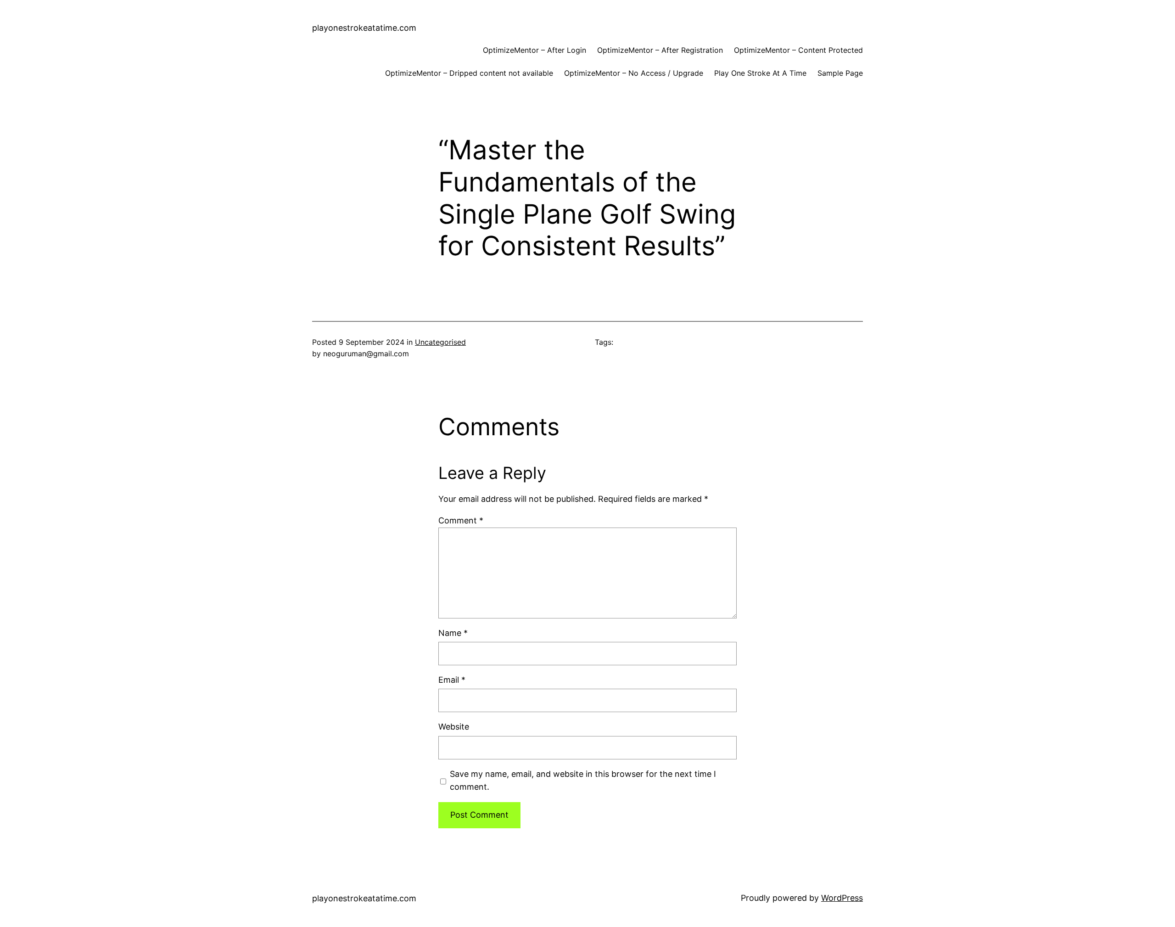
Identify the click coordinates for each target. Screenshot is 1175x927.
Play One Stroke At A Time (760, 73)
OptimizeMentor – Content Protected (798, 50)
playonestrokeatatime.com (364, 28)
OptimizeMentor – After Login (534, 50)
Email (451, 680)
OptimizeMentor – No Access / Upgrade (633, 73)
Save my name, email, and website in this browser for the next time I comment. (583, 780)
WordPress (842, 898)
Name (453, 633)
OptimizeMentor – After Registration (660, 50)
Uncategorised (440, 342)
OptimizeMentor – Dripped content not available (469, 73)
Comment (460, 520)
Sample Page (840, 73)
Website (453, 726)
